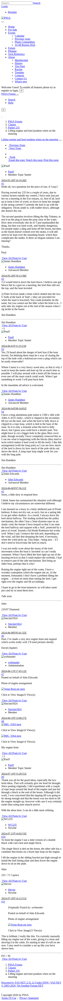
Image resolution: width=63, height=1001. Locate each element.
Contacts (19, 75)
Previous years (22, 38)
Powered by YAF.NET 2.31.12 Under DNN (25, 982)
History (19, 63)
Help (10, 102)
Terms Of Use (8, 998)
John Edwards (15, 479)
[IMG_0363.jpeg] (11, 724)
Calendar (19, 35)
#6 (2, 636)
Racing (18, 69)
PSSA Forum (8, 93)
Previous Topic (16, 145)
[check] (1, 115)
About (11, 57)
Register (12, 12)
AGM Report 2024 (25, 45)
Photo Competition (25, 41)
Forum (11, 48)
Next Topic (14, 148)
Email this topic (16, 160)
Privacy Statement (29, 998)
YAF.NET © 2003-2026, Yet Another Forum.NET (31, 984)
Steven (11, 889)
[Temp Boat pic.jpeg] (13, 689)
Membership (21, 60)
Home (11, 26)
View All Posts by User (14, 258)
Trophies (19, 72)
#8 (2, 721)
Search (36, 3)
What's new (21, 81)
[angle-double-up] (1, 992)
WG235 (12, 824)
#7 (2, 674)
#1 (2, 183)
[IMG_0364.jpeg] (11, 735)
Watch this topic (34, 160)
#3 (2, 349)
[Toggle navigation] (2, 21)
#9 (2, 777)
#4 (2, 411)
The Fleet (20, 66)
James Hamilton (16, 267)
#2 (2, 279)
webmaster (13, 662)
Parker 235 (14, 127)
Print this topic (51, 160)
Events (11, 32)
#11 (3, 901)
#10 (3, 836)
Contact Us (21, 78)
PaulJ (11, 171)
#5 (2, 491)
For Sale (12, 29)
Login (4, 6)
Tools (11, 157)
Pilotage (12, 51)
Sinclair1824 (15, 624)
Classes (12, 124)
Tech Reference (16, 54)
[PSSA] (6, 17)
